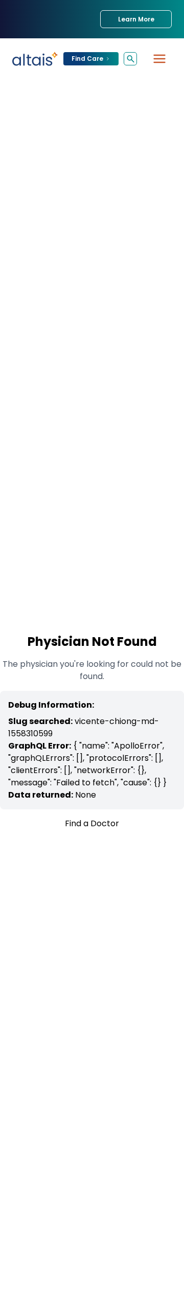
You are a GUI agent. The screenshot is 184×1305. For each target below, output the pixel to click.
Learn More (136, 19)
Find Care (87, 58)
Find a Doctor (92, 823)
